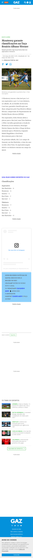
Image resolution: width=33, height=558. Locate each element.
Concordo (16, 555)
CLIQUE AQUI (17, 296)
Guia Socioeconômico (16, 534)
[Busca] (25, 2)
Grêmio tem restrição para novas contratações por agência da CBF (20, 424)
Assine (6, 2)
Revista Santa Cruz (16, 537)
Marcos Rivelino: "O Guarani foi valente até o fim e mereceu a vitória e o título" (21, 405)
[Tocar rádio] (27, 2)
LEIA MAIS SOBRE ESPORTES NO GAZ (15, 177)
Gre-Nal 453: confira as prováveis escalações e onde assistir (21, 432)
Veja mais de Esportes (15, 448)
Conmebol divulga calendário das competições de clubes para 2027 (21, 415)
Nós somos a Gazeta (16, 531)
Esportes (13, 335)
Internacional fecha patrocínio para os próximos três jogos (20, 441)
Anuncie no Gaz (16, 529)
